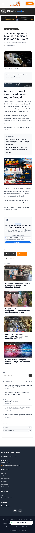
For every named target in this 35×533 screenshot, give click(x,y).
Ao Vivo (3, 476)
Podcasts (4, 481)
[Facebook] (15, 511)
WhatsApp (11, 258)
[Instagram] (20, 511)
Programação (5, 479)
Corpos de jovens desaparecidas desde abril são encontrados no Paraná (17, 149)
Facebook (11, 254)
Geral (2, 495)
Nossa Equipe (5, 487)
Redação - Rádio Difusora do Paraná (16, 43)
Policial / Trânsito (11, 29)
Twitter (23, 254)
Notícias (3, 473)
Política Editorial (13, 530)
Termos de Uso (10, 527)
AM (12, 11)
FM (8, 11)
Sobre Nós (4, 484)
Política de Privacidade (22, 527)
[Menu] (3, 4)
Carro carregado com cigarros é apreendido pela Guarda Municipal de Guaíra (17, 141)
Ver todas (29, 381)
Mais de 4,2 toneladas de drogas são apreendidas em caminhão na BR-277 (16, 336)
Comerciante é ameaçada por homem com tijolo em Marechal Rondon (17, 362)
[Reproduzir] (3, 11)
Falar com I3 (17, 242)
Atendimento (21, 523)
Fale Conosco (22, 530)
